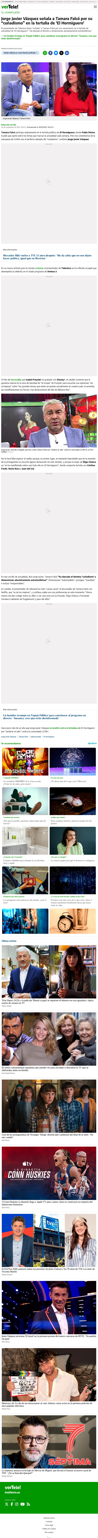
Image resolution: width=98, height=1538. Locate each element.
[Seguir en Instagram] (17, 1504)
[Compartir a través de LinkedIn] (67, 53)
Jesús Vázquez (93, 1)
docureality (16, 380)
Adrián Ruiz (6, 1409)
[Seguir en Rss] (28, 1504)
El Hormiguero (49, 737)
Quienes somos (49, 1518)
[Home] (9, 7)
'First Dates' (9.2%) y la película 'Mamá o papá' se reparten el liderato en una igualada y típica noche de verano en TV (48, 1001)
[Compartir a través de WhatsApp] (45, 53)
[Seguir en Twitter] (7, 1504)
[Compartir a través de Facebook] (50, 53)
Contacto (49, 1522)
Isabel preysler (36, 737)
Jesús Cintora (67, 1)
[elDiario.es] (12, 1492)
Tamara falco (23, 737)
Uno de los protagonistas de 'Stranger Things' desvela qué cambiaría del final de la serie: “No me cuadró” (47, 1136)
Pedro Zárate (6, 1006)
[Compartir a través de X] (61, 53)
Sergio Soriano (7, 1275)
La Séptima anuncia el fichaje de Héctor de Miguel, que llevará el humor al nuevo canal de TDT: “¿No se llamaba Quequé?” (46, 1472)
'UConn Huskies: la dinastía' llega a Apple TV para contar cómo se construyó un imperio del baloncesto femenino (47, 1203)
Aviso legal (49, 1525)
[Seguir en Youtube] (23, 1504)
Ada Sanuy (6, 1140)
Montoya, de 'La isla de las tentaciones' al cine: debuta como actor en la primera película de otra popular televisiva (47, 1404)
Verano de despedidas (42, 1)
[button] (95, 7)
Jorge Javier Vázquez (8, 737)
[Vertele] (13, 1488)
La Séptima (51, 1)
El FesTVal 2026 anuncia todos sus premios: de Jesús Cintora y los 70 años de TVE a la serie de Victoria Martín (48, 1270)
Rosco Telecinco (59, 1)
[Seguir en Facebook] (12, 1504)
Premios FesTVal (84, 1)
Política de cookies (49, 1529)
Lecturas (39, 268)
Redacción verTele (8, 125)
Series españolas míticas (21, 1)
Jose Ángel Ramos (8, 1073)
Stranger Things (75, 1)
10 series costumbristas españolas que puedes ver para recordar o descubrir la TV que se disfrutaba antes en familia (45, 1069)
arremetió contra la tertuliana (64, 728)
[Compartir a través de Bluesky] (56, 53)
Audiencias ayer (32, 1)
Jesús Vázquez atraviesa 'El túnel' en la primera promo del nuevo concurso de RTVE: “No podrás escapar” (49, 1337)
